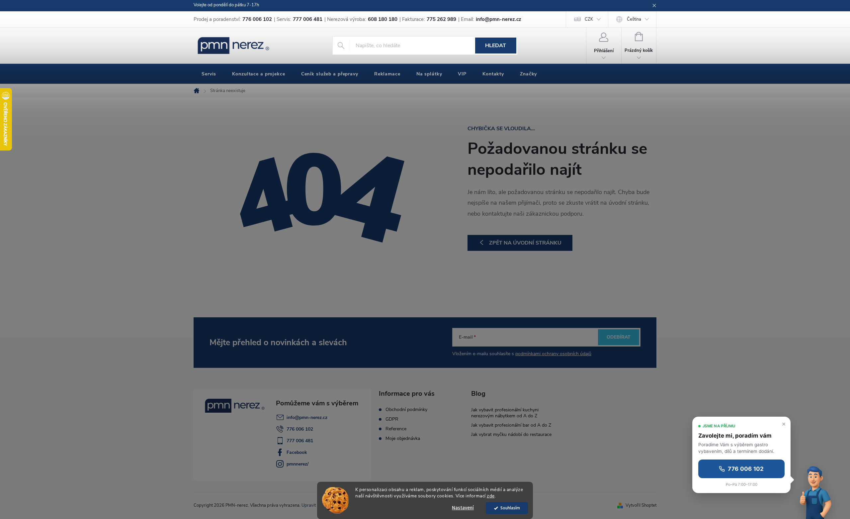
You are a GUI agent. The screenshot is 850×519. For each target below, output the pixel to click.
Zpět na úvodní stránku (525, 243)
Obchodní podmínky (406, 409)
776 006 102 (300, 429)
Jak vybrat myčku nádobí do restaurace (511, 434)
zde (491, 496)
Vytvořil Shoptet (641, 505)
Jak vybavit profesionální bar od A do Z (511, 425)
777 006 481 (300, 441)
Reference (395, 429)
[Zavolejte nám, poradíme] (816, 491)
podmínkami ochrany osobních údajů (553, 354)
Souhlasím (510, 508)
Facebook (297, 452)
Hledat (495, 45)
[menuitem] (209, 74)
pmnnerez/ (297, 464)
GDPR (391, 419)
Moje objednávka (402, 438)
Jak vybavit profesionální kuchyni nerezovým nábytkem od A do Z (505, 413)
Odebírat (619, 337)
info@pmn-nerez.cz (307, 417)
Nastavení (463, 507)
